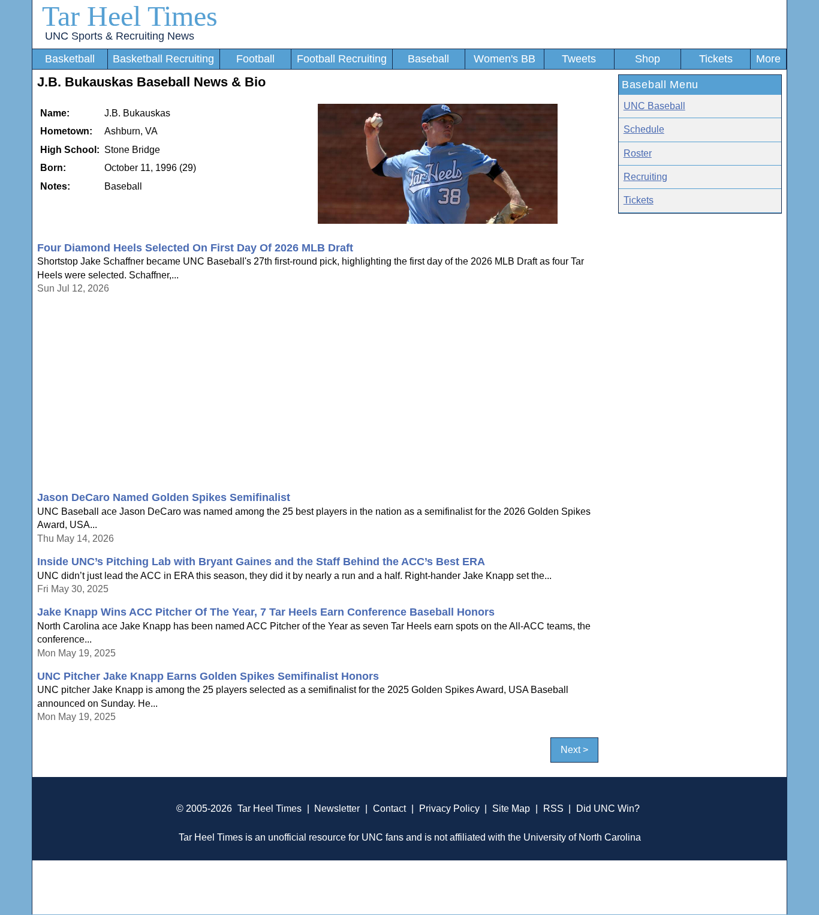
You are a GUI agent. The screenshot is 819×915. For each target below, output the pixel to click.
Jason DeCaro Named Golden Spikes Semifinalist (163, 497)
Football (255, 59)
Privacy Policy (449, 808)
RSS (553, 808)
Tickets (716, 59)
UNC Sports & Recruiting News (119, 36)
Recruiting (645, 177)
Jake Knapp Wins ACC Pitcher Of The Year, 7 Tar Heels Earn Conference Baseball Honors (266, 612)
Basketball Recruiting (163, 59)
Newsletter (337, 808)
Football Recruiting (342, 59)
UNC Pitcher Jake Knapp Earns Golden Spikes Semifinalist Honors (208, 676)
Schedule (644, 129)
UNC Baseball (654, 106)
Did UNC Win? (608, 808)
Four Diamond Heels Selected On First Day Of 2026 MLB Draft (195, 248)
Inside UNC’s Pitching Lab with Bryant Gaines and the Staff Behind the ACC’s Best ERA (261, 562)
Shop (647, 59)
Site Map (511, 808)
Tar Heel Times (130, 16)
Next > (574, 750)
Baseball (428, 59)
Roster (638, 153)
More (768, 59)
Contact (389, 808)
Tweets (579, 59)
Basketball (70, 59)
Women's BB (504, 59)
